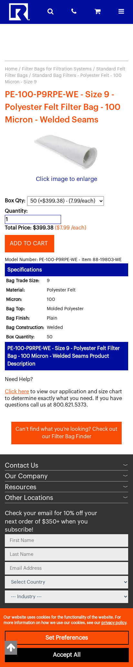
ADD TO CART (29, 243)
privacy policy (113, 623)
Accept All (67, 655)
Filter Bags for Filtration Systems (57, 69)
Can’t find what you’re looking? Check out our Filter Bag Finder (66, 433)
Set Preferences (67, 638)
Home (11, 69)
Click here (17, 391)
